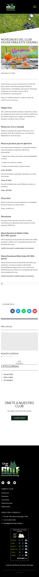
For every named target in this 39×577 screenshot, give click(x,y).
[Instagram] (8, 482)
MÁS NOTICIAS (19, 362)
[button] (34, 7)
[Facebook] (3, 482)
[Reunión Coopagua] (19, 341)
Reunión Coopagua (9, 353)
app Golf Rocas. (12, 100)
